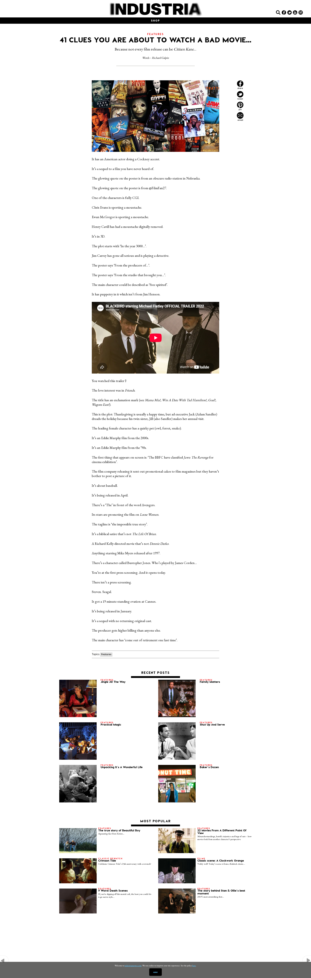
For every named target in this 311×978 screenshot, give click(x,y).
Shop (155, 20)
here (194, 965)
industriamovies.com (133, 965)
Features (106, 654)
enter (155, 972)
